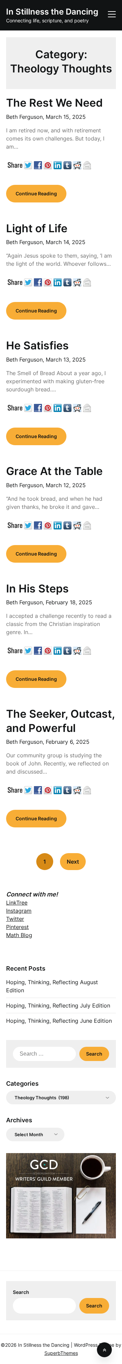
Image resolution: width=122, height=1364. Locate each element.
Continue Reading (36, 193)
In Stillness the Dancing (52, 12)
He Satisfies (37, 345)
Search (21, 1292)
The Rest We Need (54, 102)
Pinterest (17, 927)
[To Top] (104, 1349)
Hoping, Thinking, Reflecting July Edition (58, 1005)
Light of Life (36, 228)
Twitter (15, 918)
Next (73, 861)
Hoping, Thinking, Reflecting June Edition (59, 1020)
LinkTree (16, 902)
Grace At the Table (54, 471)
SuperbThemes (61, 1353)
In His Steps (37, 588)
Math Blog (19, 935)
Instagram (19, 910)
